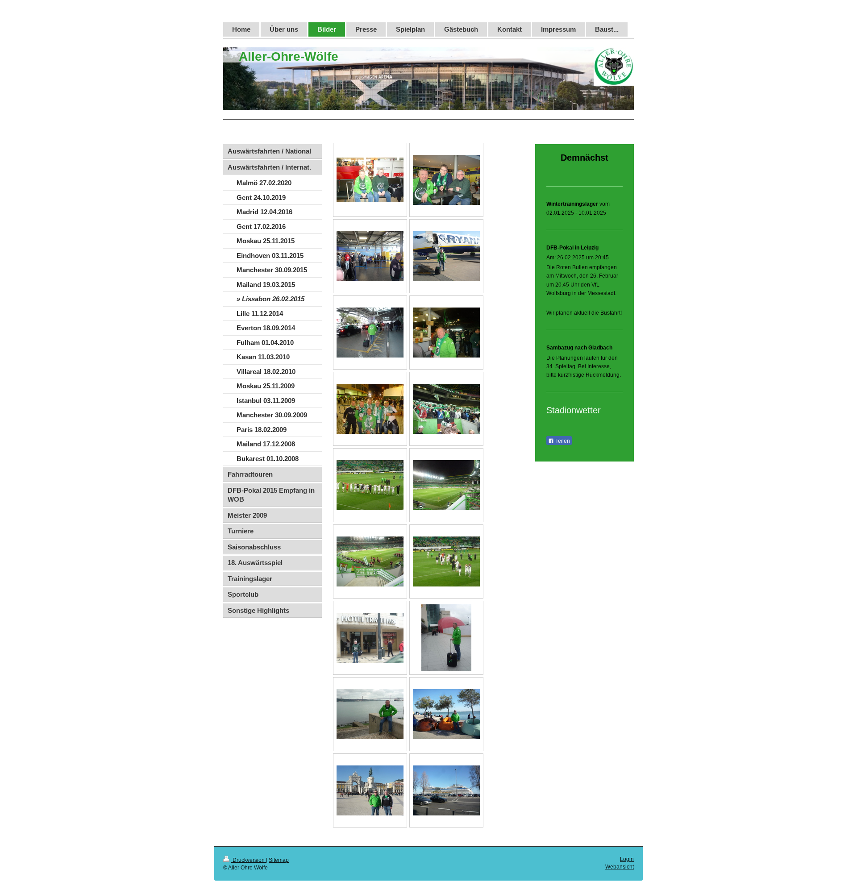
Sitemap (279, 860)
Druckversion (248, 860)
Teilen (562, 441)
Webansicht (619, 867)
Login (627, 859)
